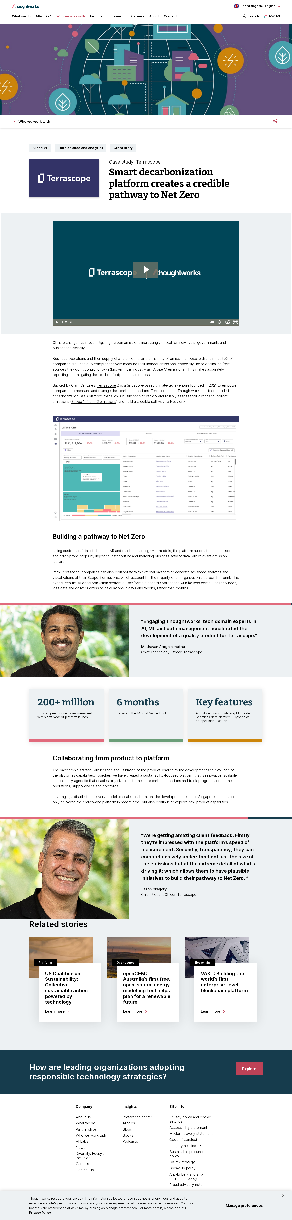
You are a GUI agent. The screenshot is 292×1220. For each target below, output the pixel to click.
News (80, 1147)
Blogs (127, 1129)
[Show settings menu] (219, 322)
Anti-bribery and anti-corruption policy (186, 1176)
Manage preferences (244, 1205)
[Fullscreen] (235, 322)
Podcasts (130, 1141)
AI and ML (40, 148)
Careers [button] (137, 16)
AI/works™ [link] (43, 16)
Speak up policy (182, 1168)
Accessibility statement (188, 1127)
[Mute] (212, 322)
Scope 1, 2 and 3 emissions (93, 401)
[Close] (283, 1195)
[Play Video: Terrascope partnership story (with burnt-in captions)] (145, 270)
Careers (82, 1164)
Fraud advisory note (185, 1185)
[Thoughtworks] (25, 4)
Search (253, 16)
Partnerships (86, 1129)
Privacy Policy (40, 1213)
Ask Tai (274, 16)
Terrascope (106, 385)
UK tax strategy (182, 1162)
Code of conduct (183, 1140)
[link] (249, 1068)
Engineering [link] (116, 16)
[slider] (138, 322)
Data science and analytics (81, 148)
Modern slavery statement (191, 1133)
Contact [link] (170, 16)
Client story (123, 148)
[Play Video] (57, 322)
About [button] (154, 16)
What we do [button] (21, 16)
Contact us (85, 1170)
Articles (129, 1123)
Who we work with (91, 1135)
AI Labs (82, 1141)
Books (128, 1135)
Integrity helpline (182, 1146)
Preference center (137, 1117)
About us (83, 1117)
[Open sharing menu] (227, 322)
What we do (85, 1123)
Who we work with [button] (70, 16)
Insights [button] (96, 16)
